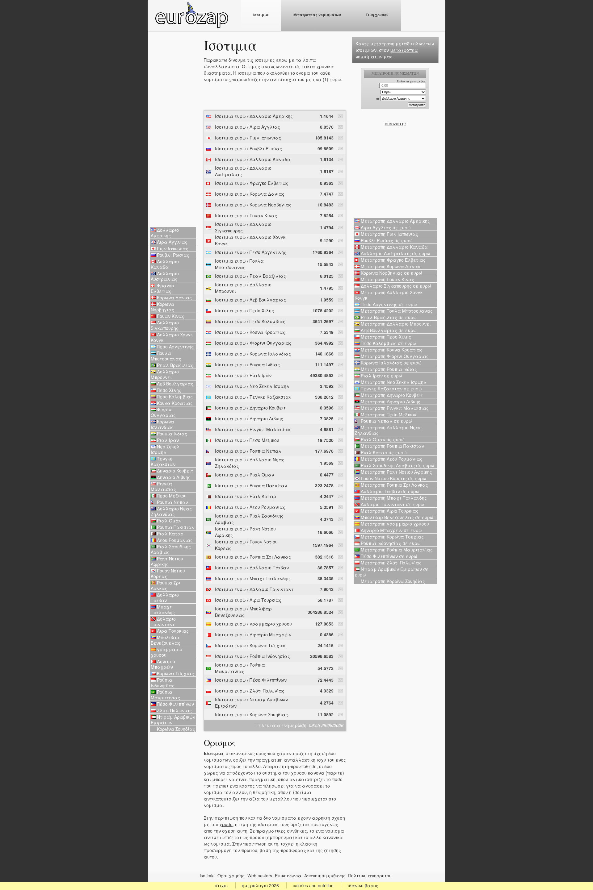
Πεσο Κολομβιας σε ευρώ (388, 343)
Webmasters (259, 875)
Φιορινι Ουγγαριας (163, 412)
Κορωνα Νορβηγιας (162, 307)
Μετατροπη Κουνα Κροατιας (391, 350)
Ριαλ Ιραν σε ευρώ (381, 375)
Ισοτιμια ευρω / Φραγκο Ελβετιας (251, 183)
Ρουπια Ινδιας (171, 433)
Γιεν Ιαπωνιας (172, 248)
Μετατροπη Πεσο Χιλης (385, 337)
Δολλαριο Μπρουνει (165, 374)
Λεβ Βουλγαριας (174, 384)
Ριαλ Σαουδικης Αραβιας (171, 549)
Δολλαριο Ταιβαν (165, 597)
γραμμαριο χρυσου (166, 652)
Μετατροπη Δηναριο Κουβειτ (391, 395)
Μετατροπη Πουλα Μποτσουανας (396, 311)
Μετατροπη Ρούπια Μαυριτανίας (396, 550)
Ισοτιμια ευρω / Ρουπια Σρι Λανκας (253, 557)
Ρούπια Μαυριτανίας (165, 695)
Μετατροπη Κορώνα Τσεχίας (392, 537)
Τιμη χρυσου (377, 14)
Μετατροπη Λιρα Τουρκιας (389, 511)
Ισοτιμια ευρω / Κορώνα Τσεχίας (251, 645)
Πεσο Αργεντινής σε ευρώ (388, 304)
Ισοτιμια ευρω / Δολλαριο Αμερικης (254, 116)
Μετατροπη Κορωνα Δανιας (391, 266)
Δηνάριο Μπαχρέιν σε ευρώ (391, 530)
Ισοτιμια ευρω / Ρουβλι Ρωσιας (248, 148)
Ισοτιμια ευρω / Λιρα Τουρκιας (248, 600)
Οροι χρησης (231, 875)
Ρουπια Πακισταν (175, 527)
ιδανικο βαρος (362, 885)
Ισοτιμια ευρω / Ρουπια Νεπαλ (248, 451)
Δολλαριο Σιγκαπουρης (165, 325)
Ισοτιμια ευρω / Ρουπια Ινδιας (247, 364)
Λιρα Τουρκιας (172, 631)
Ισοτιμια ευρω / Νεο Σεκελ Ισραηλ (252, 386)
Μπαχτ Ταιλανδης (163, 609)
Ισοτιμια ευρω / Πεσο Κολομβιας (250, 321)
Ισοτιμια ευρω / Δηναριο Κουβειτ (250, 408)
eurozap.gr (395, 123)
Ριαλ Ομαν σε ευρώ (382, 439)
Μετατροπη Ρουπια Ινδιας (388, 369)
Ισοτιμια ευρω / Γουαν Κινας (246, 215)
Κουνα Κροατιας (174, 403)
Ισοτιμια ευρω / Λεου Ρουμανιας (250, 507)
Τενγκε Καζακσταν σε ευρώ (391, 388)
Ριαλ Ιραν (167, 440)
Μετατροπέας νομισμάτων (317, 14)
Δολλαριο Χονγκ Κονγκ (172, 337)
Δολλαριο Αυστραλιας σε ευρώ (395, 253)
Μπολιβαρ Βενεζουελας (165, 640)
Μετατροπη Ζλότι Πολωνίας (391, 562)
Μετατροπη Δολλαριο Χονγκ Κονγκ (389, 295)
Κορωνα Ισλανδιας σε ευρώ (391, 363)
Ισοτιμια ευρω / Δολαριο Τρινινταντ (254, 589)
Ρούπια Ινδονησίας (163, 682)
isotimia (207, 875)
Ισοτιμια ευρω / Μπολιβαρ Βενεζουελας (243, 611)
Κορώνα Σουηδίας (175, 729)
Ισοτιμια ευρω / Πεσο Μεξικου (247, 440)
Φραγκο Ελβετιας (162, 288)
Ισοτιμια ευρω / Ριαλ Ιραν (243, 375)
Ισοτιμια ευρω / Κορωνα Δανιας (249, 194)
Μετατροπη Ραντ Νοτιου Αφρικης (396, 472)
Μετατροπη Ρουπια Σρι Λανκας (394, 485)
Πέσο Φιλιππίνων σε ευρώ (388, 556)
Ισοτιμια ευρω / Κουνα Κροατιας (250, 332)
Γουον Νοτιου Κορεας (168, 573)
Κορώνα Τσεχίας (175, 673)
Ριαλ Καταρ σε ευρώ (383, 452)
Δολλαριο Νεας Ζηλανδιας (171, 511)
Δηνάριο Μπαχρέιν (163, 664)
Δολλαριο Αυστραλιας (165, 276)
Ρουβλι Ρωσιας (172, 255)
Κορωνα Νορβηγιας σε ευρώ (391, 273)
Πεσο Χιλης (168, 390)
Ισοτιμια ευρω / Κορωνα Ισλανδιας (253, 354)
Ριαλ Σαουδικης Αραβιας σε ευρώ (397, 465)
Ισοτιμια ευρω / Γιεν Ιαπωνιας (248, 138)
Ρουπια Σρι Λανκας (165, 585)
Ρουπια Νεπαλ (172, 502)
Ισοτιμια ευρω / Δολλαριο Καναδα (253, 159)
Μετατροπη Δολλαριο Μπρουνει (395, 324)
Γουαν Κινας (170, 316)
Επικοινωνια (288, 875)
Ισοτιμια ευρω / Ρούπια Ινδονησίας (252, 656)
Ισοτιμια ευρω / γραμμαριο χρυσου (253, 624)
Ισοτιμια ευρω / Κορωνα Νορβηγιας (253, 205)
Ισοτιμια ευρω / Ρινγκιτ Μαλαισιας (253, 429)
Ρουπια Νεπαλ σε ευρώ (386, 421)
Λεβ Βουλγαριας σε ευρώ (388, 330)
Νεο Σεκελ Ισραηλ (165, 449)
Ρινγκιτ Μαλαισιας (163, 486)
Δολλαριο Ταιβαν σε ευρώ (389, 491)
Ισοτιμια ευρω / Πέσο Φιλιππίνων (251, 680)
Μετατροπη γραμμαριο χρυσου (394, 524)
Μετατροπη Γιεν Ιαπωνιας (389, 234)
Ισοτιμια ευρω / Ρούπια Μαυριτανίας (240, 668)
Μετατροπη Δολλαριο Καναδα (394, 247)
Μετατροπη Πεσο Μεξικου (388, 414)
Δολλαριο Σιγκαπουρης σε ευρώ (395, 286)
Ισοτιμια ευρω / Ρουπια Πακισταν (251, 485)
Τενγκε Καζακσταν (163, 461)
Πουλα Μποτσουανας (166, 356)
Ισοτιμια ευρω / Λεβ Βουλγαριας (250, 300)
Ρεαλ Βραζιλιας (174, 365)
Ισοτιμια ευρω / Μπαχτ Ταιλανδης (252, 578)
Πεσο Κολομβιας (174, 396)
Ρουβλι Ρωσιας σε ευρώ (386, 240)
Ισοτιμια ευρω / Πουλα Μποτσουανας (239, 264)
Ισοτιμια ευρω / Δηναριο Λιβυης (249, 418)
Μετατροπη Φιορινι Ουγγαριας (394, 356)
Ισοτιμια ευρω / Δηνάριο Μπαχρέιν (253, 634)
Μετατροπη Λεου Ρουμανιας (391, 459)
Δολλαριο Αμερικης (165, 233)
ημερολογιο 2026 (260, 885)
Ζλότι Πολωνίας (174, 710)
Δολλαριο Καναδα (165, 264)
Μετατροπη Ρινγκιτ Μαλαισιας (394, 408)
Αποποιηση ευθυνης (325, 875)
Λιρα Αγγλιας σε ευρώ (385, 227)
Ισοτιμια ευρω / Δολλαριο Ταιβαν (252, 567)
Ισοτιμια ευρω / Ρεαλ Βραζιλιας (250, 276)
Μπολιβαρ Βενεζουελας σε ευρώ (396, 517)
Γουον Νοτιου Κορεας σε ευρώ (393, 478)
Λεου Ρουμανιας (174, 540)
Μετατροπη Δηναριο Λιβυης (390, 401)
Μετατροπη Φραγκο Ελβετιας (393, 260)
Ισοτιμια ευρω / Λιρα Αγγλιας (247, 127)
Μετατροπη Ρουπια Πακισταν (392, 446)
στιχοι (221, 885)
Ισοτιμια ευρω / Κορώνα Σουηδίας (251, 714)
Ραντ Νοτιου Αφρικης (167, 561)
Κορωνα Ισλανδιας (162, 424)
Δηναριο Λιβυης (173, 477)
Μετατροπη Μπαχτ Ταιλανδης (393, 498)
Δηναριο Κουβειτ (174, 471)
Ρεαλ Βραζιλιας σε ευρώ (388, 317)
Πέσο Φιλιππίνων (175, 704)
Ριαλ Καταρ (169, 533)
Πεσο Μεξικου (171, 496)
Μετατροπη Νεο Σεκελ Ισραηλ (393, 382)
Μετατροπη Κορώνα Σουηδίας (392, 581)
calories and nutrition (313, 885)
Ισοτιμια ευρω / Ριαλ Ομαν (244, 475)
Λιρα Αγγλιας (171, 242)
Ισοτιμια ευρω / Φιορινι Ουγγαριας (253, 343)
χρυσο (226, 824)
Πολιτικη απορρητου (370, 875)
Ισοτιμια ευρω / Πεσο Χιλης (244, 310)
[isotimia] (191, 26)
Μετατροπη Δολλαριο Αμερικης (395, 221)
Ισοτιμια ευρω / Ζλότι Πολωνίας (249, 691)
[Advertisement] (173, 129)
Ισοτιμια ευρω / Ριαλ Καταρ (245, 496)
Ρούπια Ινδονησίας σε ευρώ (390, 543)
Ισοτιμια (261, 14)
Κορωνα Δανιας (174, 297)
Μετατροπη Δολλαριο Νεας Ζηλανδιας (388, 430)
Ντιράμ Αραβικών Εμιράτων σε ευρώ (392, 572)
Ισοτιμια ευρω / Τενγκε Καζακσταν (253, 397)
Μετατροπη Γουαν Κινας (387, 279)
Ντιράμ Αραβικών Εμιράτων (173, 720)
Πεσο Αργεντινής (175, 346)
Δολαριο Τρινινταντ (163, 621)
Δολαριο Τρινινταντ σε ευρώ (392, 504)
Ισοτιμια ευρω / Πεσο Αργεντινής (250, 252)
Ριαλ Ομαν (168, 521)
